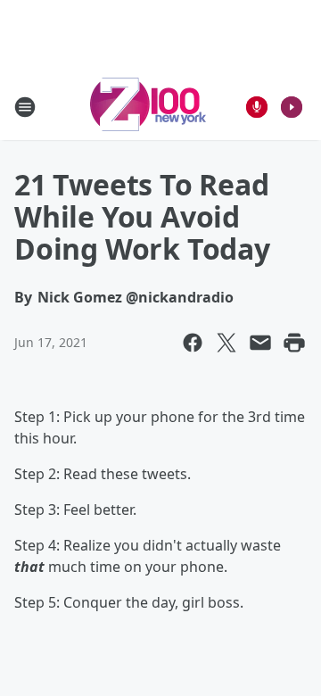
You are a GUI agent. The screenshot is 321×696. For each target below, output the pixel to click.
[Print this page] (294, 342)
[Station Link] (148, 107)
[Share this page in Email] (260, 342)
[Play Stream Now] (291, 107)
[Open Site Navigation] (25, 107)
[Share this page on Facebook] (192, 342)
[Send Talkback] (257, 107)
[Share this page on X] (226, 342)
